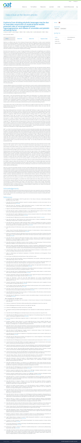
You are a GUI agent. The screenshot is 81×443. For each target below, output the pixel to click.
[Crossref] (18, 203)
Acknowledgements (71, 37)
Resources (43, 7)
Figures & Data (44, 38)
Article (7, 38)
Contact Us (75, 1)
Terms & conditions (16, 441)
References (69, 39)
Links (59, 7)
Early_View (57, 28)
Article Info (19, 38)
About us (24, 7)
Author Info (31, 38)
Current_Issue (63, 28)
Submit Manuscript (69, 7)
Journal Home (57, 26)
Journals (51, 7)
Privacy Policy (6, 441)
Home (70, 1)
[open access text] (7, 5)
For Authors (34, 7)
